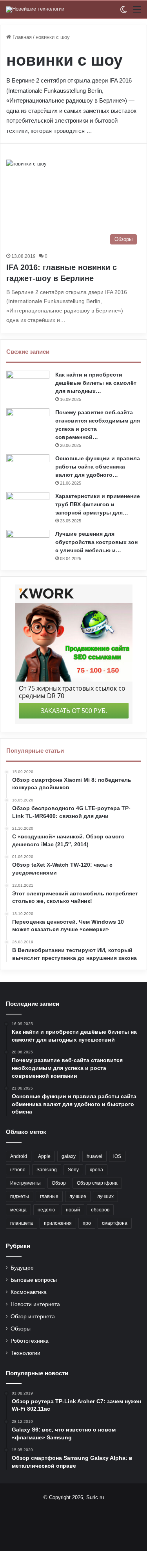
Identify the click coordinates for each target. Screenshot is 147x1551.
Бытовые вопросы (34, 1280)
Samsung (46, 1169)
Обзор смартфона (97, 1183)
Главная (21, 37)
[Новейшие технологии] (35, 9)
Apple (44, 1156)
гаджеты (19, 1196)
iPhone (17, 1169)
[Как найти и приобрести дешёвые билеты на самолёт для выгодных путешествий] (27, 385)
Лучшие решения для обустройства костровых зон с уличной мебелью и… (96, 542)
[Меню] (137, 12)
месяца (18, 1210)
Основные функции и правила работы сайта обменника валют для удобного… (97, 466)
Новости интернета (35, 1304)
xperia (96, 1169)
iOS (117, 1156)
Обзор (59, 1183)
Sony (73, 1169)
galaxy (69, 1156)
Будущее (22, 1268)
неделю (46, 1210)
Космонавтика (29, 1292)
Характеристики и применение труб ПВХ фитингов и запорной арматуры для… (97, 504)
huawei (94, 1156)
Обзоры (21, 1329)
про (87, 1223)
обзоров (100, 1210)
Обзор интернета (33, 1316)
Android (18, 1156)
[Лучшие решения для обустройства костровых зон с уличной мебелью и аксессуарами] (27, 544)
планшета (21, 1223)
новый (73, 1210)
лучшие (77, 1196)
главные (49, 1196)
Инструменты (25, 1183)
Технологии (25, 1353)
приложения (58, 1223)
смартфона (114, 1223)
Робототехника (30, 1341)
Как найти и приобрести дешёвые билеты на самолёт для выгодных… (95, 382)
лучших (105, 1196)
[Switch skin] (123, 12)
